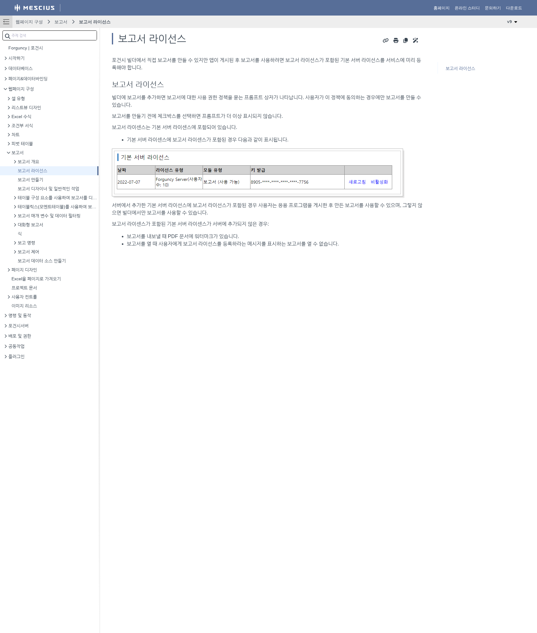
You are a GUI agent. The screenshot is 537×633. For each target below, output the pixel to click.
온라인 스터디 (467, 7)
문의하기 (493, 7)
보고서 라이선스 (95, 22)
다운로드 (514, 7)
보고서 (60, 22)
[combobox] (49, 35)
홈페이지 (442, 7)
